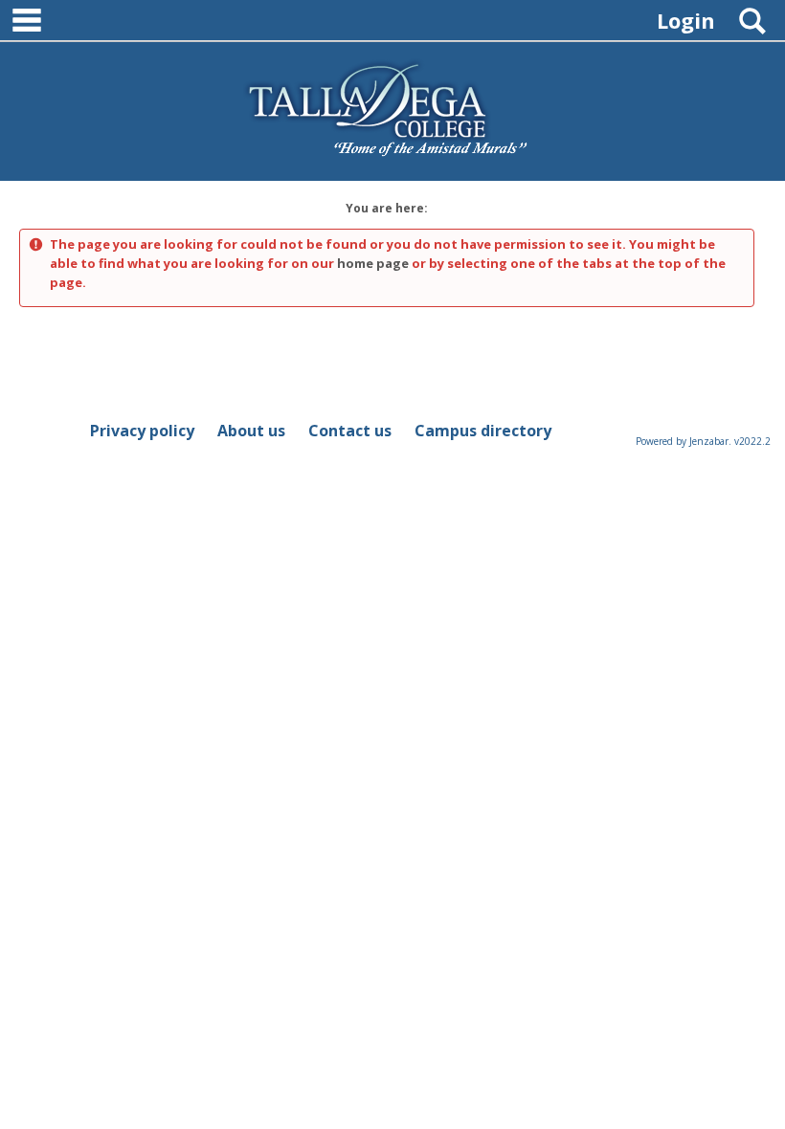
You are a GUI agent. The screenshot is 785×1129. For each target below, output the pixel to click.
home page (373, 263)
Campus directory (483, 430)
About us (251, 430)
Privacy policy (142, 430)
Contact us (350, 430)
